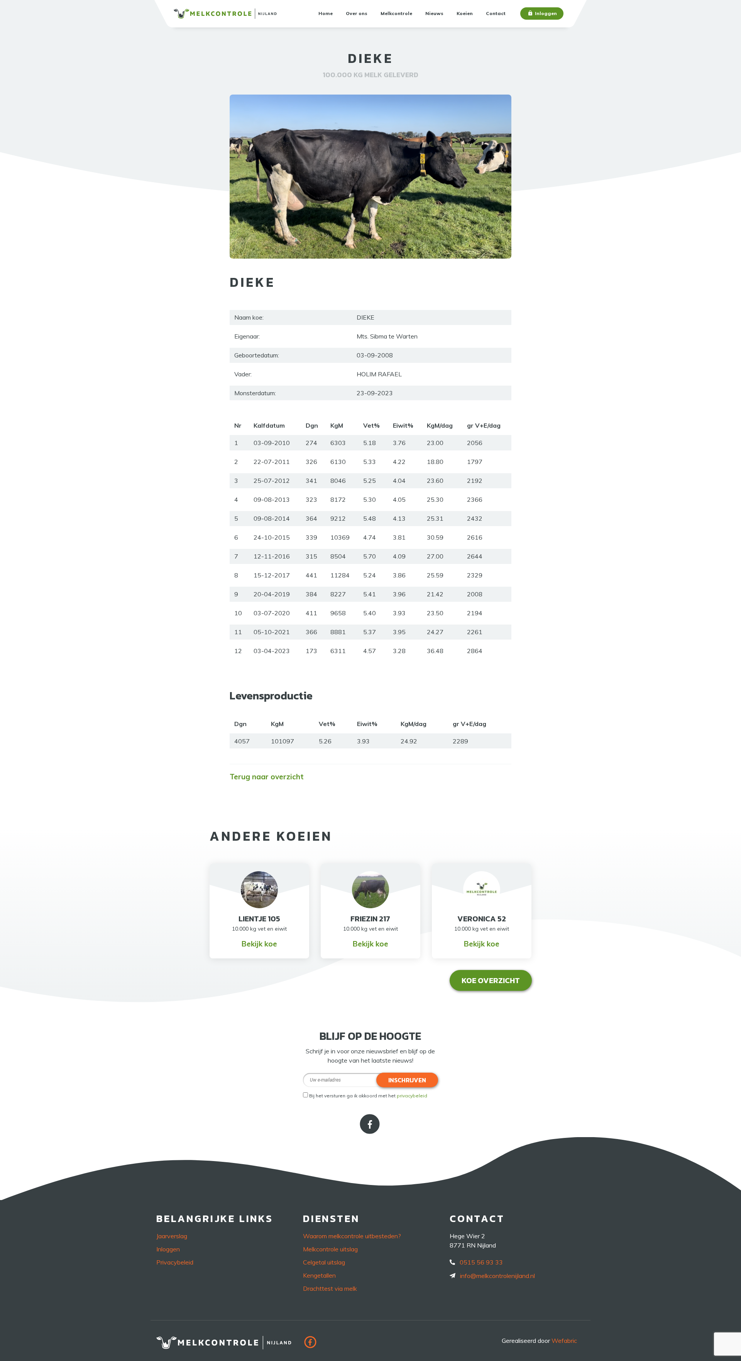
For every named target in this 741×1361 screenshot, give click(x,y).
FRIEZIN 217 (370, 918)
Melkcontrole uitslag (330, 1249)
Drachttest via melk (330, 1288)
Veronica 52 (481, 918)
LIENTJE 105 (259, 918)
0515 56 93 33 (481, 1262)
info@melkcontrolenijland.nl (497, 1276)
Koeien (465, 13)
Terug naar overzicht (267, 776)
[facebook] (370, 1131)
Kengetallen (319, 1275)
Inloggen (546, 13)
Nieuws (434, 13)
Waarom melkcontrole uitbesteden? (352, 1236)
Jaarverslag (171, 1236)
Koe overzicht (491, 980)
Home (325, 13)
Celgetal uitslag (324, 1262)
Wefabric (564, 1340)
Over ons (356, 13)
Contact (496, 13)
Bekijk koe (259, 943)
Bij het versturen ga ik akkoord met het (368, 1096)
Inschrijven (407, 1080)
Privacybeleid (174, 1262)
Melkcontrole (396, 13)
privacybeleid (412, 1096)
